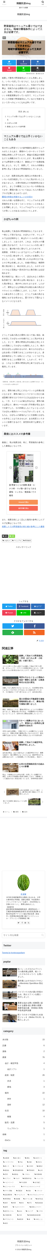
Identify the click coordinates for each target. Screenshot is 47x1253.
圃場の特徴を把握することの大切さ (17, 197)
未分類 (23, 1040)
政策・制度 (25, 1075)
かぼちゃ (7, 540)
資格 (23, 1051)
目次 (20, 112)
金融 (23, 1134)
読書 (23, 1045)
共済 (26, 1081)
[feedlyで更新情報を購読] (12, 632)
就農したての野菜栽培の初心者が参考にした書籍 (23, 527)
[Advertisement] (23, 572)
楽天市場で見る (23, 508)
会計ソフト (26, 1069)
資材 (26, 1105)
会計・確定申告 (25, 1063)
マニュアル (17, 540)
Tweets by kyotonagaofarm (13, 953)
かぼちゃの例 (12, 123)
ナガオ (23, 894)
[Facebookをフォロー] (34, 626)
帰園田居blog (24, 3)
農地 (26, 1087)
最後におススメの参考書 (16, 127)
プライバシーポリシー (23, 1245)
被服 (26, 1117)
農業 (12, 536)
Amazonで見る (24, 502)
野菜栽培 (28, 540)
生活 (25, 1111)
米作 (26, 1099)
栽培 (6, 536)
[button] (42, 935)
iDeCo (25, 1140)
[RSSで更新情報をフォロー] (34, 632)
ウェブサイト (26, 1128)
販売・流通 (25, 1122)
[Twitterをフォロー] (12, 626)
